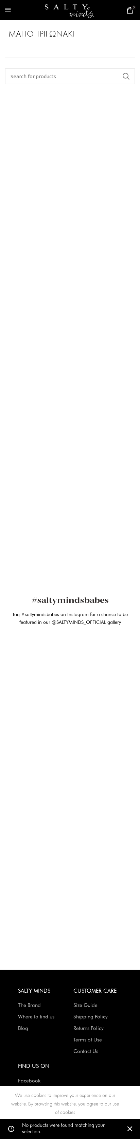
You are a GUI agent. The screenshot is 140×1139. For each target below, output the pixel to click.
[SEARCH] (125, 76)
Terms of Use (87, 1040)
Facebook (29, 1081)
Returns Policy (88, 1028)
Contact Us (85, 1051)
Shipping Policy (90, 1017)
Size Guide (85, 1005)
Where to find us (36, 1017)
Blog (23, 1028)
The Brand (29, 1005)
